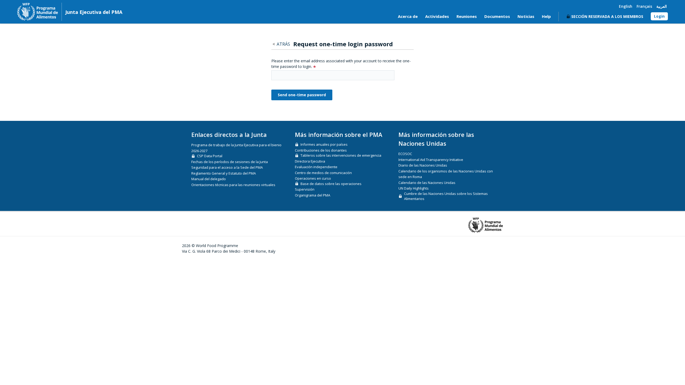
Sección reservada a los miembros (607, 16)
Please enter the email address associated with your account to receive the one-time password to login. (341, 63)
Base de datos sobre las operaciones (330, 183)
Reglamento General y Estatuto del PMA (223, 173)
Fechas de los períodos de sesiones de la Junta (229, 161)
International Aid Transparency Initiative (430, 159)
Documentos (497, 16)
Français (644, 6)
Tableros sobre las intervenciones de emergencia (340, 155)
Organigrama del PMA (312, 195)
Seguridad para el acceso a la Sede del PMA (227, 167)
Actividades (437, 16)
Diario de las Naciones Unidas (422, 165)
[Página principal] (37, 12)
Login (659, 16)
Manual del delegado (208, 178)
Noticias (525, 16)
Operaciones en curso (313, 178)
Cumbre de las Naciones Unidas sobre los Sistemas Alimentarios (446, 196)
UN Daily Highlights (413, 188)
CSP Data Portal (209, 155)
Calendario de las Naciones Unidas (426, 182)
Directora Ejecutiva (310, 161)
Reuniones (466, 16)
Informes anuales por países (324, 144)
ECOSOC (405, 153)
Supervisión (304, 189)
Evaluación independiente (316, 166)
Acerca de (408, 16)
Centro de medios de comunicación (323, 172)
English (625, 6)
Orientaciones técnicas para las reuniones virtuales (233, 184)
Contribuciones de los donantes (321, 150)
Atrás (283, 44)
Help (546, 16)
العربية (661, 6)
